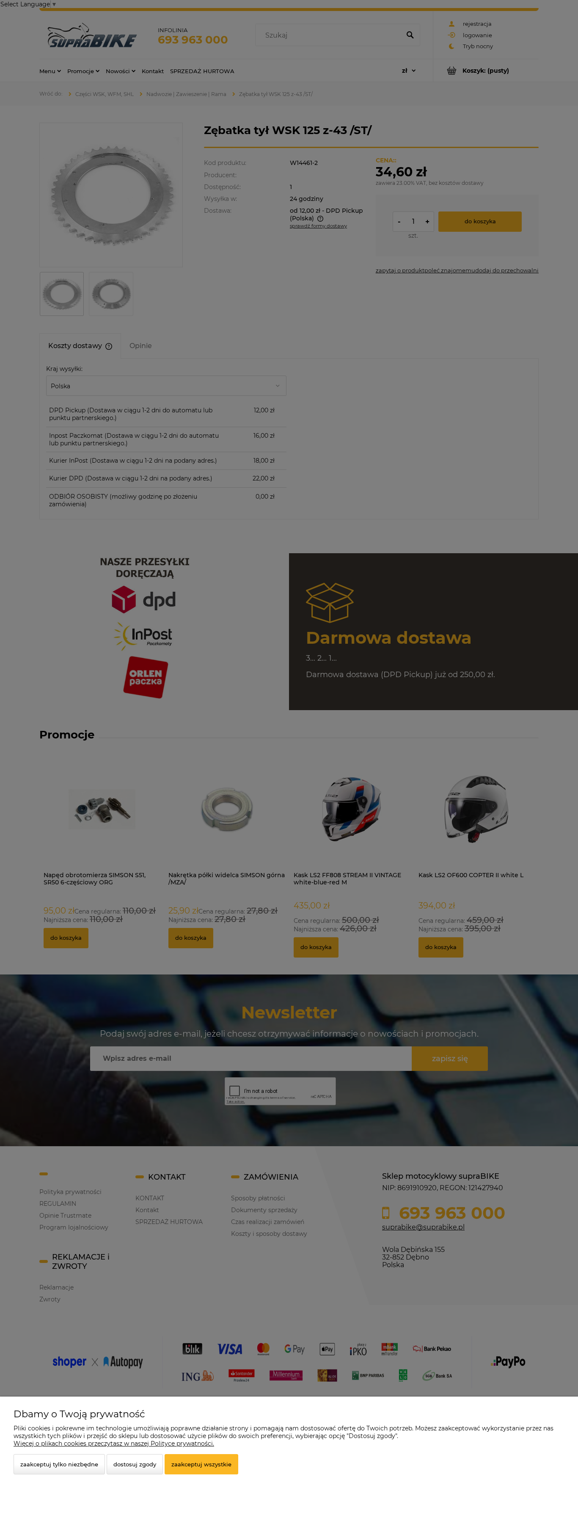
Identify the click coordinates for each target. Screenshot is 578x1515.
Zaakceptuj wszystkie (201, 1464)
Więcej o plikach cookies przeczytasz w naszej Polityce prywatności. (114, 1443)
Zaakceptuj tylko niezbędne (59, 1464)
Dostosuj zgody (134, 1464)
